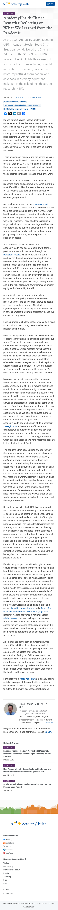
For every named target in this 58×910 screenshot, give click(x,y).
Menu (51, 3)
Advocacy (7, 876)
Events (6, 873)
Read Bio (49, 723)
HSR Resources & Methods (15, 102)
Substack (10, 843)
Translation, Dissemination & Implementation (22, 105)
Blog (5, 880)
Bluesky (9, 839)
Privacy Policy (8, 893)
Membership (8, 866)
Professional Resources (13, 870)
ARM (33, 109)
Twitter (9, 846)
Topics (6, 863)
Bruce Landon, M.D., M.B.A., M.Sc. (29, 97)
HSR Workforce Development (16, 109)
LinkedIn (9, 850)
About (5, 883)
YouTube (9, 853)
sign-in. (48, 732)
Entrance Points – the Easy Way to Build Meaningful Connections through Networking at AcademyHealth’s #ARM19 (27, 754)
